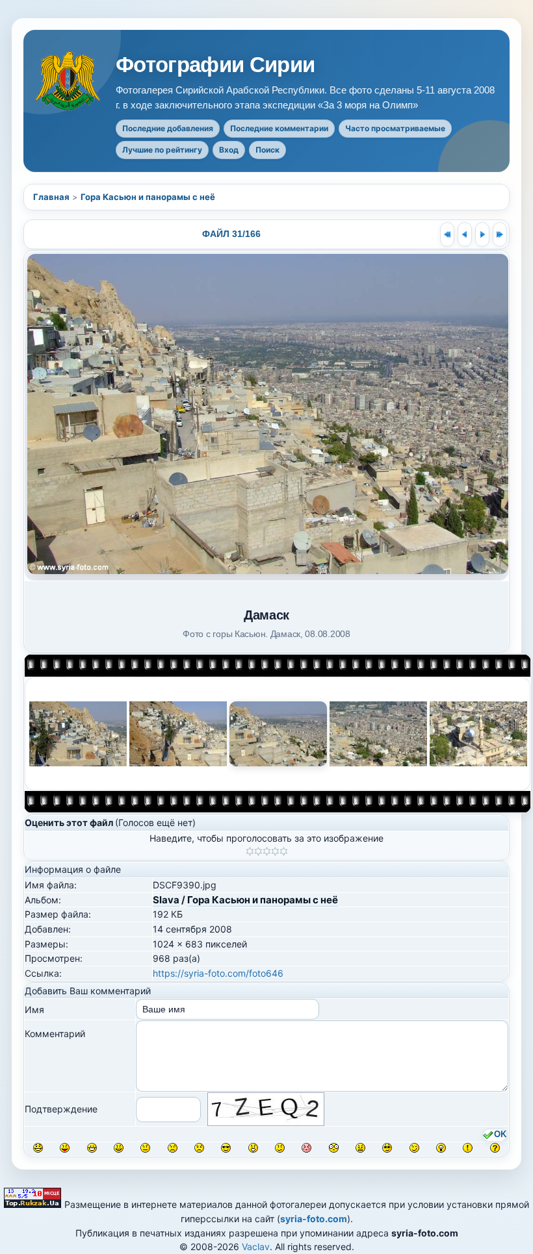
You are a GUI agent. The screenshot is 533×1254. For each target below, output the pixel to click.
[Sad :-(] (172, 1148)
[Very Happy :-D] (92, 1148)
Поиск (267, 150)
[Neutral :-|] (145, 1148)
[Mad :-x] (360, 1148)
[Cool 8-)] (226, 1148)
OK (500, 1134)
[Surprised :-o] (253, 1148)
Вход (229, 150)
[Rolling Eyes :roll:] (387, 1148)
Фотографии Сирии (215, 65)
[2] (258, 851)
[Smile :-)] (119, 1148)
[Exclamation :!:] (468, 1148)
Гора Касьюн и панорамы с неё (148, 197)
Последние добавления (167, 128)
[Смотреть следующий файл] (482, 234)
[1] (250, 851)
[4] (275, 851)
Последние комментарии (279, 128)
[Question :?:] (495, 1148)
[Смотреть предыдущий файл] (465, 234)
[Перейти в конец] (500, 234)
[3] (267, 851)
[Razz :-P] (65, 1148)
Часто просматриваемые (395, 128)
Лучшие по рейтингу (162, 150)
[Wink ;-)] (414, 1148)
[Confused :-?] (280, 1148)
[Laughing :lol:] (38, 1148)
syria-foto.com (313, 1218)
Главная (51, 197)
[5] (284, 851)
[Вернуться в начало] (447, 234)
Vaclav (256, 1246)
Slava (166, 900)
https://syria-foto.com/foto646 (218, 973)
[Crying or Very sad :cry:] (199, 1148)
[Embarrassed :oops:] (306, 1148)
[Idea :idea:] (441, 1148)
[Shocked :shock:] (334, 1148)
